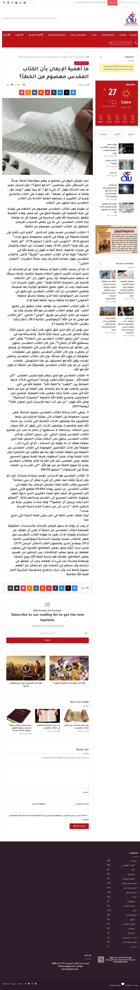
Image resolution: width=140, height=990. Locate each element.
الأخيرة (117, 134)
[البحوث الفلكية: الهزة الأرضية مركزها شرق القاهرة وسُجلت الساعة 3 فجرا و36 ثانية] (126, 274)
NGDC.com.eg (132, 986)
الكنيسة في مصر (78, 35)
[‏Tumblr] (54, 92)
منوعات (131, 929)
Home (19, 984)
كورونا (18, 35)
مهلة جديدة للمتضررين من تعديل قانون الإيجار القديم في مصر (108, 324)
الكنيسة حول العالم (57, 35)
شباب (94, 35)
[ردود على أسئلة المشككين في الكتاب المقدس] (47, 716)
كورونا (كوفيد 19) (129, 942)
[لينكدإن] (60, 92)
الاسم (86, 792)
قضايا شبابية (129, 906)
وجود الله (130, 933)
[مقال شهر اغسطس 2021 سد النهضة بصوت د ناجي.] (126, 148)
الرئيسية (133, 35)
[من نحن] (126, 177)
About (13, 984)
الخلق (132, 920)
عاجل (134, 911)
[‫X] (66, 92)
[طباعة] (10, 588)
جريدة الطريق (35, 35)
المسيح (131, 875)
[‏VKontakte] (34, 92)
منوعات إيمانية (128, 879)
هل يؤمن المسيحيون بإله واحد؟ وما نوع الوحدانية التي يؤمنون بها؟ (110, 191)
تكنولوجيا (130, 902)
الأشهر (131, 134)
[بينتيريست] (47, 92)
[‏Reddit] (41, 92)
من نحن (113, 173)
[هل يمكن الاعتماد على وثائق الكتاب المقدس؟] (76, 716)
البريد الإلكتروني (82, 804)
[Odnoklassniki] (28, 92)
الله (133, 870)
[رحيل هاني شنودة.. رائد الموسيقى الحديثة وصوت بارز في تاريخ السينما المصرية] (126, 311)
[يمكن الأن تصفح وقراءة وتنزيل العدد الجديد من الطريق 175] (126, 208)
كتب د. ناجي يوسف (129, 938)
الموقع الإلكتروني (39, 804)
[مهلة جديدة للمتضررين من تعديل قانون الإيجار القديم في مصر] (108, 311)
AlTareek (6, 984)
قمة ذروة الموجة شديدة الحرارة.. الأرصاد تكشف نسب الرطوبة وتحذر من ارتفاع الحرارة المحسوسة (70, 3)
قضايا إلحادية (108, 35)
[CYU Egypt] (131, 18)
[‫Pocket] (21, 92)
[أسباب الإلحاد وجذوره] (126, 164)
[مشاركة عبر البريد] (17, 588)
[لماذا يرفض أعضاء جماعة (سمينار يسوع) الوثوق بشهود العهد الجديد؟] (18, 716)
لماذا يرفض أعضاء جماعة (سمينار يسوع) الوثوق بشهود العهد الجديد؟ (20, 728)
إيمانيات (122, 35)
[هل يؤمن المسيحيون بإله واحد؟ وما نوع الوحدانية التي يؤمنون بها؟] (126, 189)
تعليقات (103, 134)
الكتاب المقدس (66, 57)
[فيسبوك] (73, 92)
